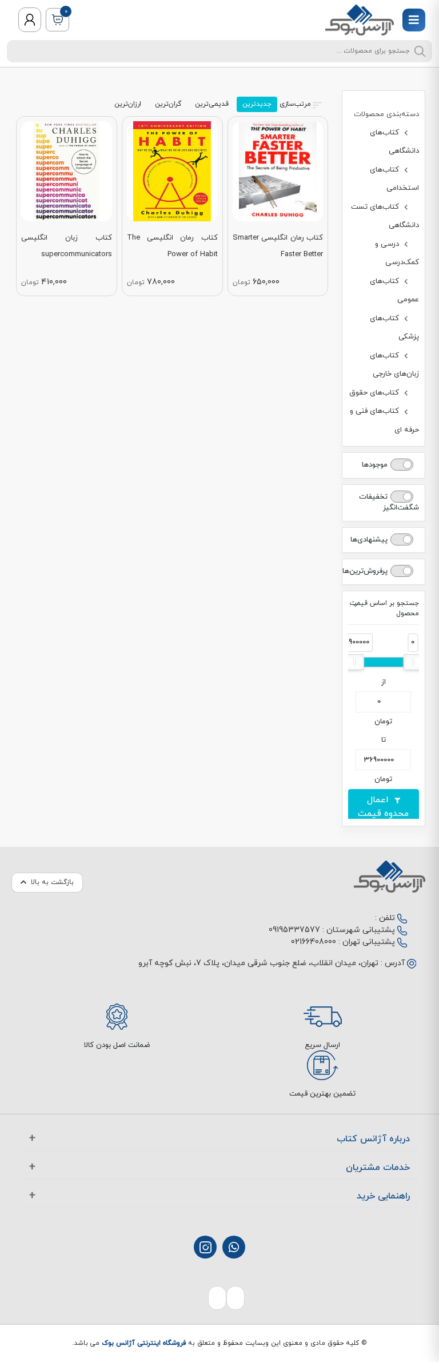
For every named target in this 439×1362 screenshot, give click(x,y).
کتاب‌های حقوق (375, 393)
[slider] (412, 662)
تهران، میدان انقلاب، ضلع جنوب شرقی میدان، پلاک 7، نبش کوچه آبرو (258, 963)
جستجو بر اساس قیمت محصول (384, 608)
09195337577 (294, 930)
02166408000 (313, 942)
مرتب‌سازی (295, 104)
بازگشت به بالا (52, 882)
